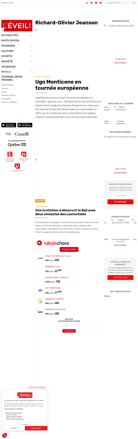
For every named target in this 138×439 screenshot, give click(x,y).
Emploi (4, 92)
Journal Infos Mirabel (12, 78)
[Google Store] (24, 125)
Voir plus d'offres (69, 249)
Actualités (9, 35)
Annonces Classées (8, 95)
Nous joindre (6, 99)
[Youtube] (93, 3)
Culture (7, 51)
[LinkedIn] (88, 3)
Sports (6, 56)
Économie (8, 45)
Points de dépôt (7, 85)
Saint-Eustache (41, 206)
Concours (5, 88)
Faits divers (10, 40)
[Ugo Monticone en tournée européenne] (69, 51)
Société (7, 61)
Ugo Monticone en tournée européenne (62, 85)
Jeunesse (8, 66)
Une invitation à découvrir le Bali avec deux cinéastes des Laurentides (65, 212)
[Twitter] (102, 3)
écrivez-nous (120, 277)
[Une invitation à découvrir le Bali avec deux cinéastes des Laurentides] (69, 181)
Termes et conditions (9, 102)
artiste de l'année (42, 77)
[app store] (8, 125)
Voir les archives (120, 63)
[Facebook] (97, 3)
